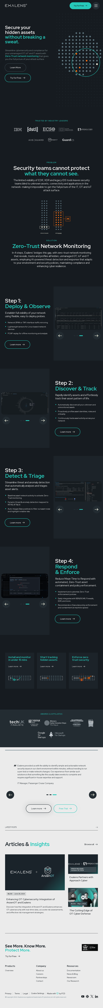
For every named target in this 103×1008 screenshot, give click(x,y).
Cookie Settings (37, 994)
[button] (60, 336)
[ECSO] (49, 129)
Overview (9, 970)
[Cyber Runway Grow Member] (18, 129)
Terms (17, 993)
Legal (25, 993)
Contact (39, 981)
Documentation (73, 970)
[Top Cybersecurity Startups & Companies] (32, 130)
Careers (39, 974)
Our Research (73, 981)
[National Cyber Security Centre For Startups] (10, 129)
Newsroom (71, 977)
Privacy (8, 993)
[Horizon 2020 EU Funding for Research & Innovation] (66, 129)
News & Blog (72, 974)
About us (40, 970)
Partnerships (41, 977)
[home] (16, 5)
